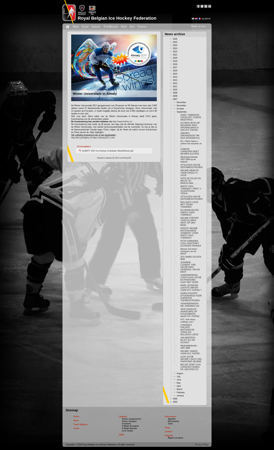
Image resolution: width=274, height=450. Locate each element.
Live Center (127, 431)
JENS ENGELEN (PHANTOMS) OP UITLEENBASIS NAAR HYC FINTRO (189, 312)
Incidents (126, 423)
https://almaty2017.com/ (103, 137)
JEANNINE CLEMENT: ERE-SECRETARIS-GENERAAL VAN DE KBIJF (190, 267)
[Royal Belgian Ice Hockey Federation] (69, 11)
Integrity (169, 435)
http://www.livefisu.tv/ (122, 121)
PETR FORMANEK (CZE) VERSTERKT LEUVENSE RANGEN (190, 243)
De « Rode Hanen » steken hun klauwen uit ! (191, 143)
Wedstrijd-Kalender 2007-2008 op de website (189, 159)
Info (132, 26)
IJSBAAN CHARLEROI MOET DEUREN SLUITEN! (189, 151)
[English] (193, 18)
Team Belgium (111, 26)
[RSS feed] (205, 6)
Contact (142, 26)
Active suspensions (131, 419)
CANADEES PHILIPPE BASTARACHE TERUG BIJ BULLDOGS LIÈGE (189, 330)
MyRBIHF (206, 19)
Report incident (175, 438)
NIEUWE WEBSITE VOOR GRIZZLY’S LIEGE (189, 172)
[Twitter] (202, 6)
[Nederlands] (196, 18)
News (76, 26)
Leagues (96, 26)
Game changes (129, 421)
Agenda (171, 419)
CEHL (121, 435)
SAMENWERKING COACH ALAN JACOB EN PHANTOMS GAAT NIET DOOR (190, 278)
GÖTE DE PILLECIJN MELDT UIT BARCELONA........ (190, 180)
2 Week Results (129, 428)
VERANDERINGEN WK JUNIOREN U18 (189, 304)
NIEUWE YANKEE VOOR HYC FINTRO (190, 352)
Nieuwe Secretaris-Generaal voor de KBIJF (189, 251)
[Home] (67, 26)
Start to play (198, 26)
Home (76, 416)
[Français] (199, 18)
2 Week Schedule (130, 426)
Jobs (170, 423)
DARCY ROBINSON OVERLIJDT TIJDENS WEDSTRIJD (190, 117)
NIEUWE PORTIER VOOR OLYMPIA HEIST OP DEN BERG (189, 221)
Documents (173, 421)
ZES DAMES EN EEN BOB (190, 258)
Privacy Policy (201, 444)
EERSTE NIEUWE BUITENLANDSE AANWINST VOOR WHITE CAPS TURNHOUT (189, 233)
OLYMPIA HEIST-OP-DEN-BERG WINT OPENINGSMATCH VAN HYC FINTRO (190, 126)
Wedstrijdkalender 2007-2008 (188, 346)
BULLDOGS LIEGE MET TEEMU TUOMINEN (189, 204)
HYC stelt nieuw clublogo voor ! (187, 320)
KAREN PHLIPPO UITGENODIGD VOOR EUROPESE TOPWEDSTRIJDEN (191, 297)
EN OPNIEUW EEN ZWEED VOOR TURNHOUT (189, 212)
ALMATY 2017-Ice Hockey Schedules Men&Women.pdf (107, 151)
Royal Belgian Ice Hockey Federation (117, 18)
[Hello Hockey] (82, 14)
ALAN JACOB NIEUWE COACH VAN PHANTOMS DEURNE (190, 359)
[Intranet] (209, 6)
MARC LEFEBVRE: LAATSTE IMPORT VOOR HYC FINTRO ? (190, 287)
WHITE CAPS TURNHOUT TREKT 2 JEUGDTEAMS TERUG (190, 190)
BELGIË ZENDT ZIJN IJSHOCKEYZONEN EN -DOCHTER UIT (190, 367)
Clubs (85, 26)
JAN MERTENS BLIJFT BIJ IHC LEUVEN (187, 340)
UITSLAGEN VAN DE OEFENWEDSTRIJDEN (191, 166)
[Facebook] (198, 6)
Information (170, 416)
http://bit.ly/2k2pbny (80, 137)
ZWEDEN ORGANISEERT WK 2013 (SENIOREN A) (189, 135)
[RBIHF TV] (92, 14)
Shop (124, 26)
